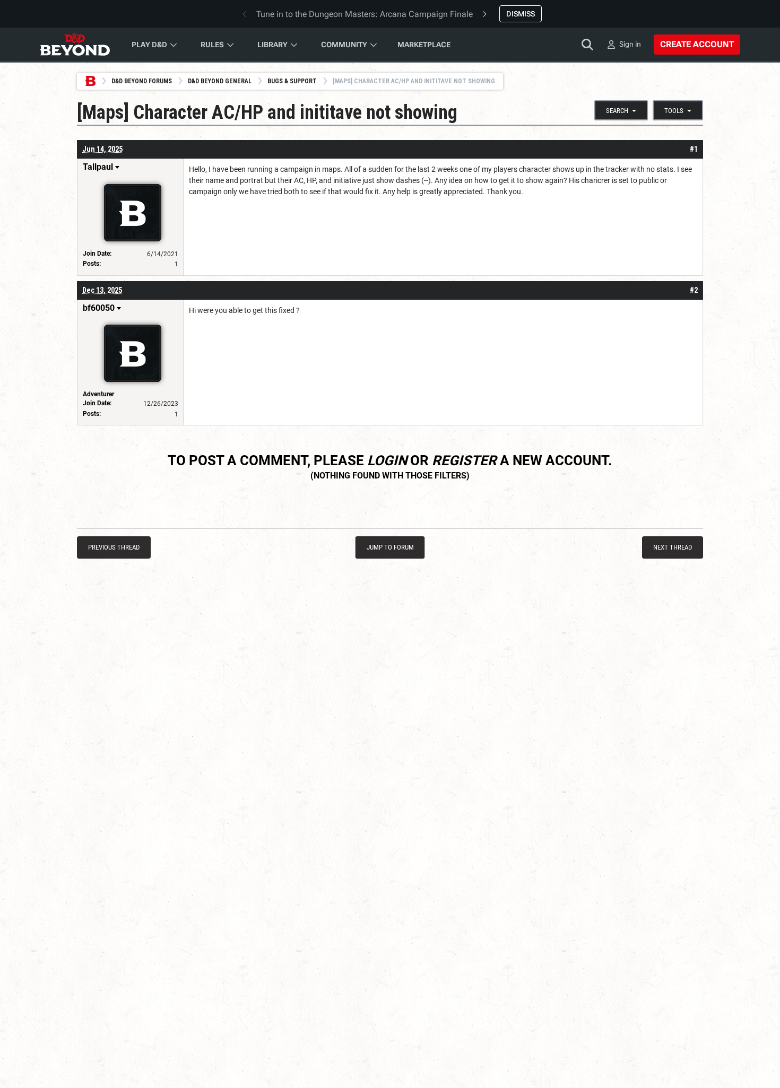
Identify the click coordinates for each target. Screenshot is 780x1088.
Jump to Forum (390, 547)
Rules (212, 44)
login (387, 460)
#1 (694, 149)
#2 (694, 290)
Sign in (630, 44)
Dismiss (520, 14)
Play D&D (149, 44)
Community (344, 44)
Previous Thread (114, 547)
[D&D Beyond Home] (75, 44)
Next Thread (672, 547)
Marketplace (423, 44)
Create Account (697, 44)
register (464, 460)
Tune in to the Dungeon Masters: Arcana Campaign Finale (364, 14)
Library (272, 44)
